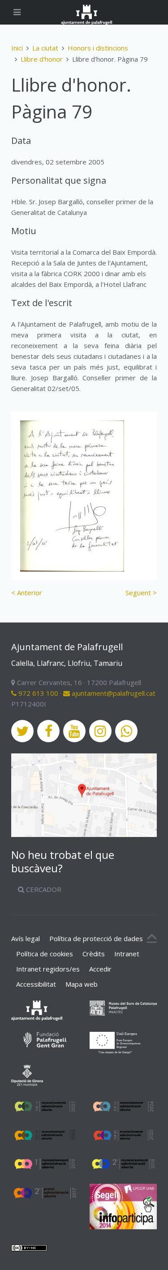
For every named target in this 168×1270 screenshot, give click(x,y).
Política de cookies (44, 953)
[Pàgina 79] (72, 496)
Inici (17, 47)
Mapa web (81, 984)
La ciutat (45, 47)
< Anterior (26, 592)
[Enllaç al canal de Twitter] (22, 731)
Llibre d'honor (42, 59)
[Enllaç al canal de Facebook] (48, 731)
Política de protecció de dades (96, 938)
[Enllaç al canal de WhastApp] (126, 731)
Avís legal (25, 938)
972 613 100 (37, 693)
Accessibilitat (36, 984)
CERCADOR (42, 889)
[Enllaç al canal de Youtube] (74, 731)
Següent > (141, 592)
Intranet (126, 953)
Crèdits (93, 953)
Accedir (100, 968)
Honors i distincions (98, 47)
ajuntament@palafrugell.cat (112, 693)
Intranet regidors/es (48, 968)
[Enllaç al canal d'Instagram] (100, 731)
